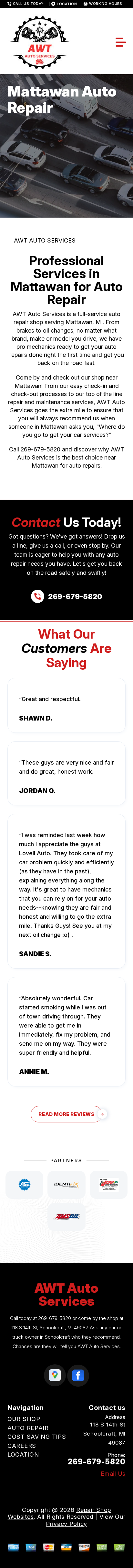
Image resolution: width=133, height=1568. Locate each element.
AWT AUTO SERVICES (45, 240)
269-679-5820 (40, 449)
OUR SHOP (23, 1418)
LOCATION (23, 1454)
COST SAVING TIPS (36, 1436)
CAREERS (21, 1445)
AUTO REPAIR (28, 1428)
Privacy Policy (66, 1523)
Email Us (113, 1474)
